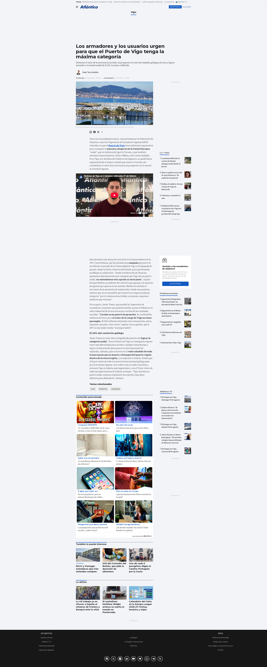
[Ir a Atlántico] (89, 7)
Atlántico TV (46, 642)
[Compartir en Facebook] (94, 132)
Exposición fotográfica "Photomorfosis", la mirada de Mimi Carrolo (171, 302)
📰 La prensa (169, 2)
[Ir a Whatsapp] (146, 658)
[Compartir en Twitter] (98, 132)
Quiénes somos (46, 638)
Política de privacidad (220, 638)
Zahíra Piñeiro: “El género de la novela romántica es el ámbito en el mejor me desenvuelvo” (171, 412)
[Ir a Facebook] (106, 658)
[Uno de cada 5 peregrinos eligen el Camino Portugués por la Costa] (141, 555)
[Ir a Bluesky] (140, 658)
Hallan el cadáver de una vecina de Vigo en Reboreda (172, 187)
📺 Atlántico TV (181, 2)
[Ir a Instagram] (120, 658)
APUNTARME (175, 284)
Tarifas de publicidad (46, 646)
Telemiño (133, 646)
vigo (93, 389)
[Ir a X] (113, 658)
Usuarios (115, 389)
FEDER (220, 650)
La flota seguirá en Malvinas (152, 2)
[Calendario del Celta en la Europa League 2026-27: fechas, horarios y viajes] (141, 593)
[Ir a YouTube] (133, 658)
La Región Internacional (133, 642)
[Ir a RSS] (160, 658)
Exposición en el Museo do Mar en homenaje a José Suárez (171, 313)
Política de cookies (220, 642)
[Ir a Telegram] (153, 658)
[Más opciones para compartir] (102, 132)
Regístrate (175, 7)
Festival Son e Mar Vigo (171, 342)
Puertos (103, 389)
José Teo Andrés (90, 72)
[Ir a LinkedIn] (126, 658)
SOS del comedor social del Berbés (127, 2)
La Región (133, 638)
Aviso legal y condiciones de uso (220, 646)
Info (220, 633)
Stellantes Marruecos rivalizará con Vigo (97, 2)
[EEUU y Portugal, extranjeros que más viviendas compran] (88, 555)
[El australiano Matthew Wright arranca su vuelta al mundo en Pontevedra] (115, 593)
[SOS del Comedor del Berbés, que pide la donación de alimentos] (115, 555)
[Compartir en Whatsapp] (90, 132)
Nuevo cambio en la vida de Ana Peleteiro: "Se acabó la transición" (171, 175)
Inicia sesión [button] (186, 7)
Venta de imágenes (46, 650)
